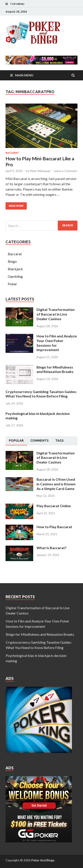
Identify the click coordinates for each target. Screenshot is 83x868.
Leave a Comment (65, 171)
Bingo (12, 261)
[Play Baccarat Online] (19, 506)
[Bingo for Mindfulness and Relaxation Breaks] (19, 367)
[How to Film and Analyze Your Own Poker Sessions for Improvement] (19, 336)
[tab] (16, 440)
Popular (16, 440)
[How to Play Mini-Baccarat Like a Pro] (41, 127)
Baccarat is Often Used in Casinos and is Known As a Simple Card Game (56, 484)
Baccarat (12, 152)
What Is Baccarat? (52, 548)
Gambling (15, 276)
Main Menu (24, 75)
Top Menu (17, 4)
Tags (59, 440)
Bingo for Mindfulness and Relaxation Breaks (55, 369)
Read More (16, 205)
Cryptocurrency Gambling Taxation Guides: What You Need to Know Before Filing (41, 394)
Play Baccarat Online (54, 506)
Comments (39, 440)
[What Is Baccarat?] (19, 548)
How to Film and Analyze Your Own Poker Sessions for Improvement (57, 343)
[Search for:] (41, 226)
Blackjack (15, 269)
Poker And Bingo (42, 860)
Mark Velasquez (40, 171)
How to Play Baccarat (54, 527)
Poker (12, 284)
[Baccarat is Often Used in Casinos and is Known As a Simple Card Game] (19, 480)
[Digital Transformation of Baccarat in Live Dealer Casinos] (19, 310)
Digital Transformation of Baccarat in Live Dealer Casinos (56, 314)
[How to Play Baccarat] (19, 527)
